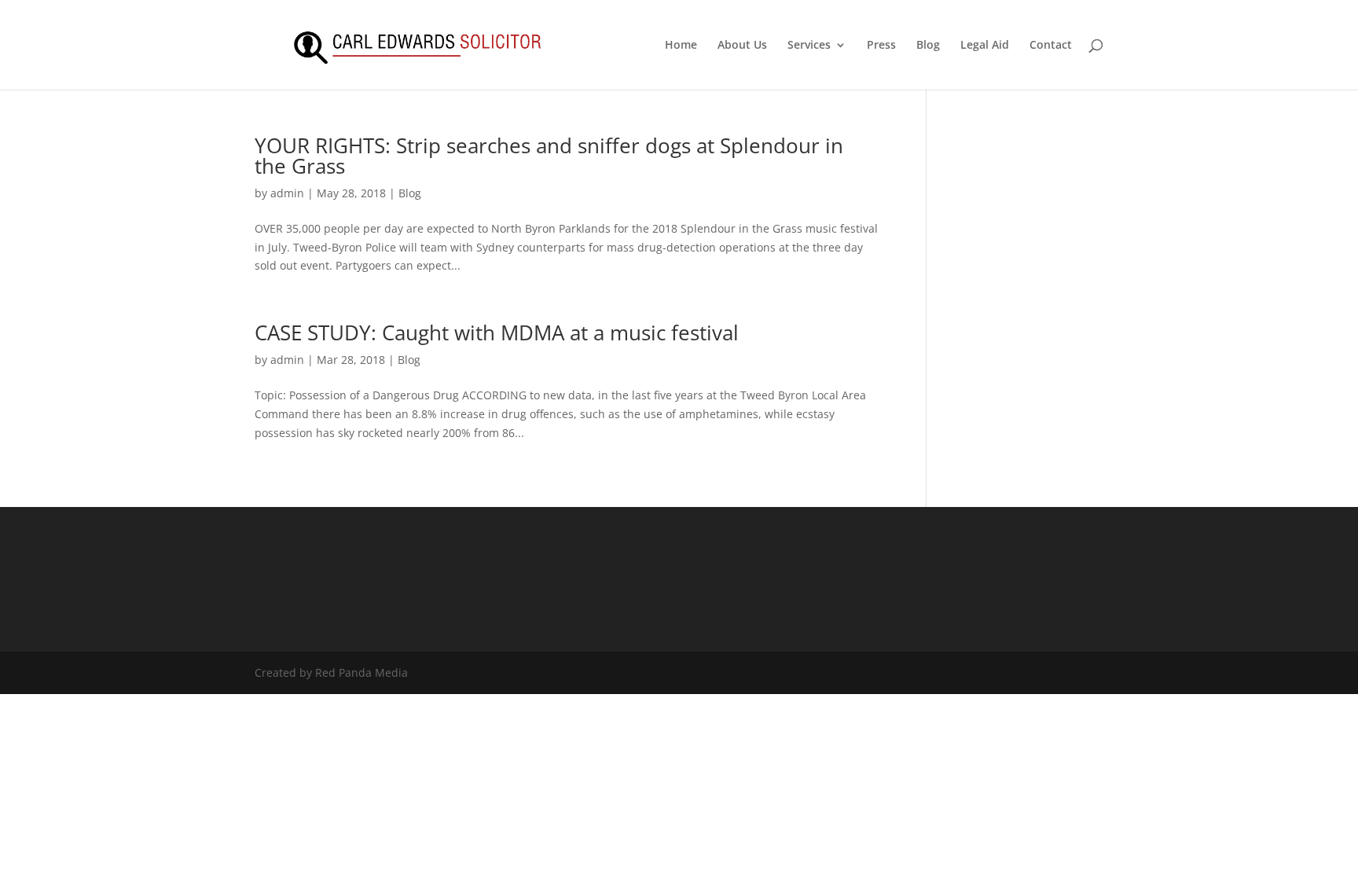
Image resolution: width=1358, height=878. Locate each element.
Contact (1051, 45)
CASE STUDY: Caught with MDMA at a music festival (497, 332)
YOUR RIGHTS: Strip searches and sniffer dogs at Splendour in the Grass (549, 155)
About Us (742, 45)
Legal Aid (984, 45)
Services (809, 45)
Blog (928, 45)
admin (287, 193)
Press (881, 45)
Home (681, 45)
